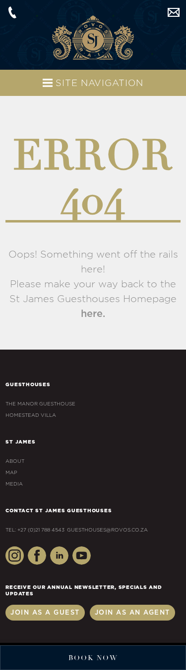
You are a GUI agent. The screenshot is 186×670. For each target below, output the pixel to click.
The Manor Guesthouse (40, 404)
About (14, 461)
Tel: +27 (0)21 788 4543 (34, 530)
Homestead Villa (30, 415)
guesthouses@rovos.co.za (173, 12)
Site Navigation (98, 83)
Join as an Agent (132, 613)
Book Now (93, 658)
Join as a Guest (45, 613)
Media (14, 484)
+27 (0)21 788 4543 (12, 12)
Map (11, 472)
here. (93, 314)
